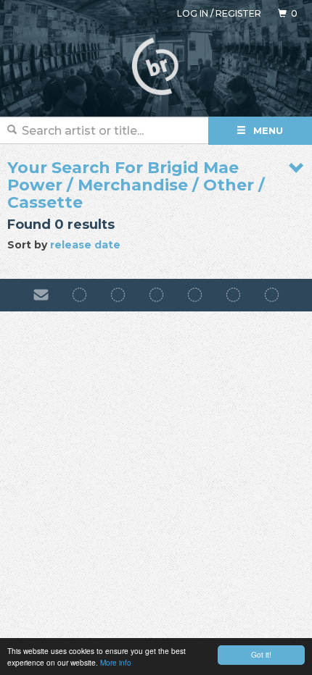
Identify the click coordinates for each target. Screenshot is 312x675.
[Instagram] (118, 294)
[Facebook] (79, 294)
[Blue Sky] (233, 294)
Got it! (261, 654)
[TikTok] (156, 294)
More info (115, 662)
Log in (192, 13)
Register (238, 13)
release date (85, 244)
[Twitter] (195, 294)
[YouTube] (272, 294)
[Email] (41, 294)
